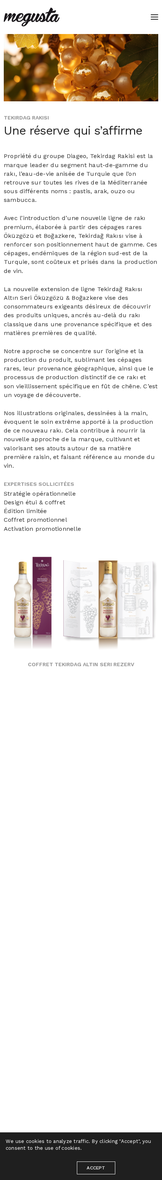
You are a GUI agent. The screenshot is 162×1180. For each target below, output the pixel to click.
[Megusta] (32, 17)
